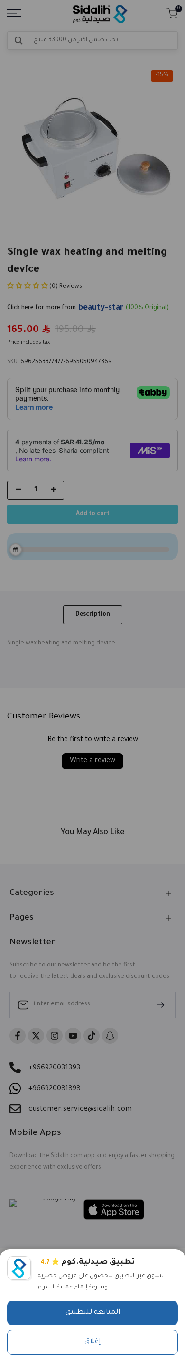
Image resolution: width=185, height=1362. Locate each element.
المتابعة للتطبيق (92, 1312)
